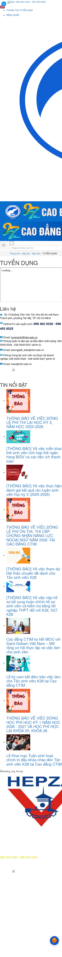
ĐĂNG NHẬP (12, 15)
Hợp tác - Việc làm (31, 253)
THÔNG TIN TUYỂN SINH (19, 10)
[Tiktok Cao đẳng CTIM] (13, 369)
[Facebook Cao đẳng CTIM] (2, 369)
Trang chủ (15, 253)
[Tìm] (12, 243)
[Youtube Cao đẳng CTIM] (8, 369)
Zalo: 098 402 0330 (20, 1)
